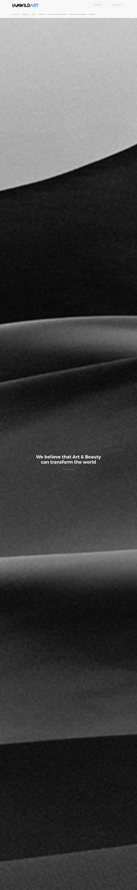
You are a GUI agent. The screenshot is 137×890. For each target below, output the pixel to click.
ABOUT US (92, 14)
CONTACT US (42, 14)
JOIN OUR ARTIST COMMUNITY (58, 14)
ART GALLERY (15, 14)
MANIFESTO (25, 14)
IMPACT (34, 14)
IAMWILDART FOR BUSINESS (77, 14)
